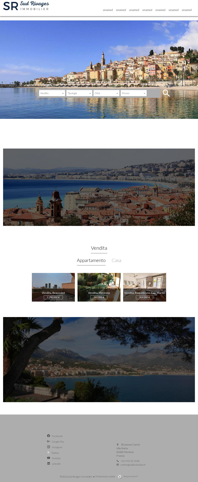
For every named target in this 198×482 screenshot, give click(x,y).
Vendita (99, 248)
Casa (116, 260)
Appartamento (91, 260)
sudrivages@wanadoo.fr (133, 464)
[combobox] (52, 93)
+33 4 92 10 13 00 (130, 460)
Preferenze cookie (105, 476)
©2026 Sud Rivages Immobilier (76, 476)
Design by (130, 476)
